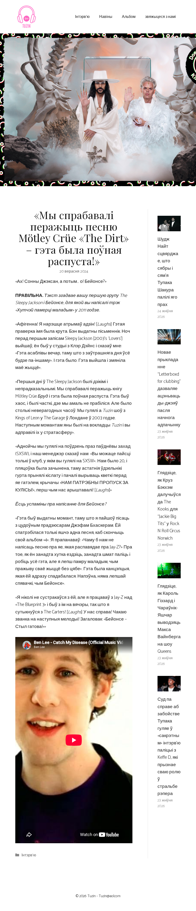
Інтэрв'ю (29, 855)
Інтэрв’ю (82, 16)
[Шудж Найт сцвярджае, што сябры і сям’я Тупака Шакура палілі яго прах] (169, 227)
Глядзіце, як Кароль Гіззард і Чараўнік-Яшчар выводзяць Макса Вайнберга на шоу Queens (169, 619)
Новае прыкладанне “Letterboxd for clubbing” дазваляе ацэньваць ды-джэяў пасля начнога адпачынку (169, 389)
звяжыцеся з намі (160, 16)
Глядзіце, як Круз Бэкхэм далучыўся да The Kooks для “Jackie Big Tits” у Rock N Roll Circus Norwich (169, 505)
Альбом (129, 16)
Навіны (105, 16)
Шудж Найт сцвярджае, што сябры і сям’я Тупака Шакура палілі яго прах (168, 272)
